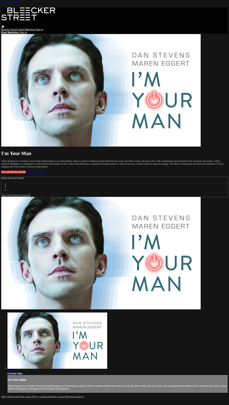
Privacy (36, 396)
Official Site (13, 396)
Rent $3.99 (7, 172)
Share (42, 172)
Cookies (44, 396)
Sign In (23, 32)
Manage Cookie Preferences (62, 396)
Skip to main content (11, 2)
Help (22, 396)
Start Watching (27, 29)
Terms (28, 396)
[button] (3, 27)
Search (14, 29)
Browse (5, 29)
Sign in (39, 29)
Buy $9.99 (20, 172)
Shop (3, 396)
